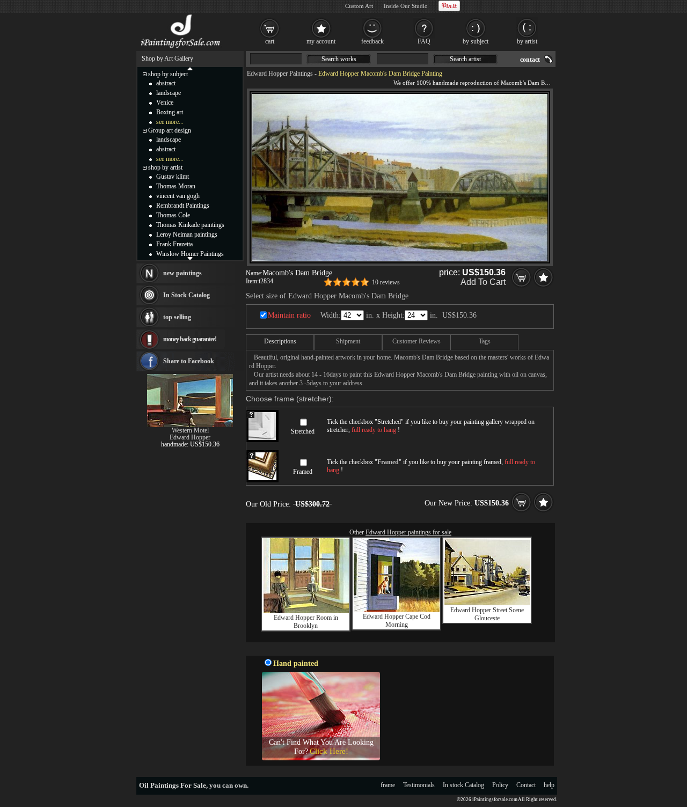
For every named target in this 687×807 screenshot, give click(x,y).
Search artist (465, 59)
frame (388, 785)
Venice (164, 102)
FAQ (424, 41)
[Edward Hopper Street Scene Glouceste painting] (487, 603)
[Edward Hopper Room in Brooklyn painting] (306, 610)
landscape (168, 93)
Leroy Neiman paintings (186, 234)
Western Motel (190, 430)
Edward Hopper (190, 437)
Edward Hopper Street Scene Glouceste (487, 614)
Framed (302, 471)
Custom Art (359, 6)
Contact (526, 785)
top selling (177, 317)
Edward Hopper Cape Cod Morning (396, 620)
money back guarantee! (189, 339)
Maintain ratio (289, 315)
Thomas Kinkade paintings (190, 225)
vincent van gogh (178, 196)
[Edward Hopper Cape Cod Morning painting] (397, 609)
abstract (166, 83)
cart (269, 41)
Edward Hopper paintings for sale (408, 532)
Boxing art (169, 112)
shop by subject (168, 74)
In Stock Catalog (186, 295)
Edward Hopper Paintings (280, 73)
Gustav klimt (172, 176)
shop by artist (165, 167)
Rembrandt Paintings (182, 205)
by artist (527, 41)
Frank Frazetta (174, 244)
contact (530, 59)
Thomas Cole (173, 215)
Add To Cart (483, 282)
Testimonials (419, 785)
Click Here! (329, 751)
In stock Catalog (463, 785)
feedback (372, 41)
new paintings (182, 273)
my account (320, 41)
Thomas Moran (175, 186)
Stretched (303, 431)
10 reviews (386, 282)
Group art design (169, 130)
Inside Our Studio (406, 6)
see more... (170, 122)
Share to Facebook (188, 361)
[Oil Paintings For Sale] (181, 48)
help (549, 785)
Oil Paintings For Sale (172, 785)
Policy (500, 785)
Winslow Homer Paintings (190, 254)
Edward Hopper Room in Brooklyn (306, 621)
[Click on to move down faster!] (190, 258)
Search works (338, 59)
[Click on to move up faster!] (190, 68)
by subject (475, 41)
